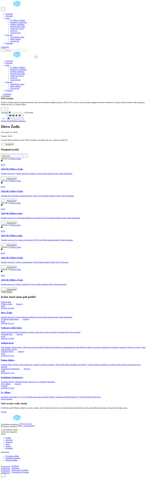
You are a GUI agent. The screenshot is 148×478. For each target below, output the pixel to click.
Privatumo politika (12, 456)
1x (3, 118)
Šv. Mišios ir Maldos (17, 20)
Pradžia (8, 438)
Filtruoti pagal (6, 302)
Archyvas (13, 31)
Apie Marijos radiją (17, 37)
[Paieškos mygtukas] (3, 50)
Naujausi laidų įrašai (17, 27)
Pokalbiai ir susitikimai (18, 22)
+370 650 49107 (29, 426)
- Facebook (14, 466)
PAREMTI (5, 47)
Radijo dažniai (15, 39)
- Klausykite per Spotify (19, 470)
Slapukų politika (11, 460)
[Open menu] (3, 9)
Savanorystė (14, 41)
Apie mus (9, 35)
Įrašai (8, 18)
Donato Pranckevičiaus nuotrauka (13, 121)
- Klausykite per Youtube (19, 472)
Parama (8, 446)
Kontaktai (9, 43)
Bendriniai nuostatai (13, 458)
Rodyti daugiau (7, 292)
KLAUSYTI (9, 144)
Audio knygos (15, 33)
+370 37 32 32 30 (25, 424)
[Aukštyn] (3, 475)
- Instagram (14, 468)
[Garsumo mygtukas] (15, 117)
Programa (9, 16)
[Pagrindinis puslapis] (17, 6)
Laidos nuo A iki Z (17, 29)
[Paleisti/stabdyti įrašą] (4, 109)
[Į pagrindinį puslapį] (17, 57)
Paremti (3, 412)
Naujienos (9, 14)
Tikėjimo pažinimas (17, 24)
